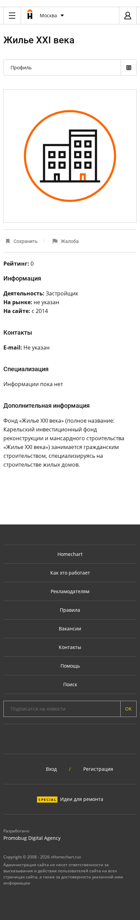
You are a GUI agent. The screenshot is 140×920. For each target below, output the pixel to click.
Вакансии (70, 628)
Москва (48, 15)
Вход (51, 769)
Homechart (70, 554)
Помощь (70, 666)
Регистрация (98, 769)
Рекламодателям (70, 591)
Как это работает (70, 572)
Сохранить (26, 241)
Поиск (70, 684)
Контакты (70, 647)
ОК (128, 708)
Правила (70, 610)
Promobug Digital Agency (31, 838)
